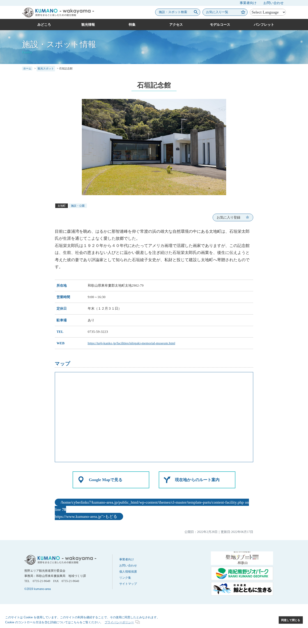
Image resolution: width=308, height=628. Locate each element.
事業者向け (248, 3)
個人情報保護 (128, 571)
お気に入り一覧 (217, 12)
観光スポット (46, 68)
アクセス (176, 24)
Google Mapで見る (105, 479)
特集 (132, 24)
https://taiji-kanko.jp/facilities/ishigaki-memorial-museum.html (131, 343)
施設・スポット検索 (173, 12)
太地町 (61, 205)
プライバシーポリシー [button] (119, 622)
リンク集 (125, 577)
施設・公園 (78, 205)
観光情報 (88, 24)
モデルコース (220, 24)
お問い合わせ (273, 3)
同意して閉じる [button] (290, 620)
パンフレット (264, 24)
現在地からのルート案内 (197, 479)
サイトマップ (128, 583)
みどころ (44, 24)
